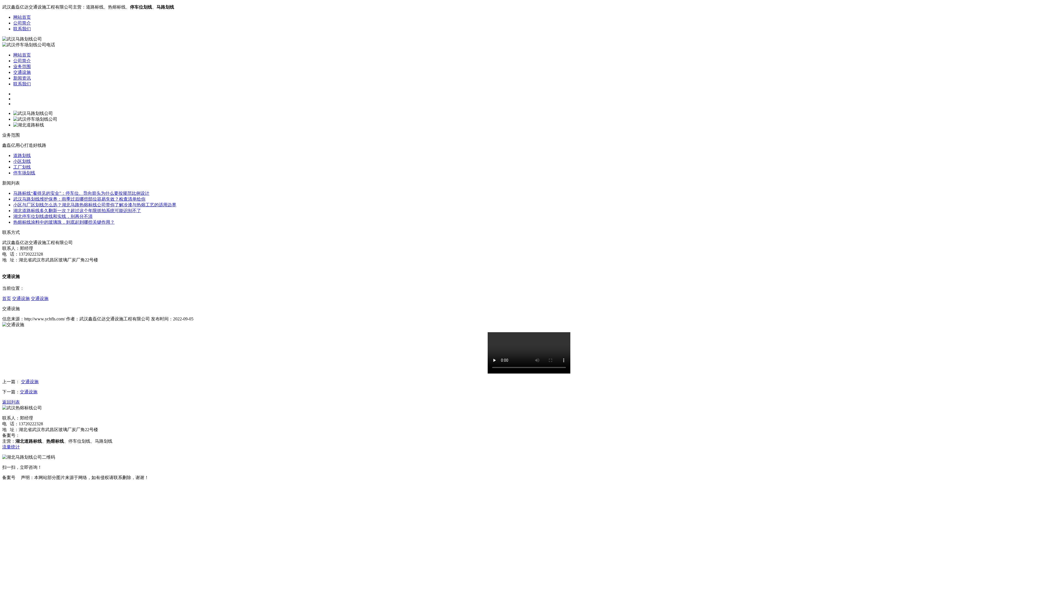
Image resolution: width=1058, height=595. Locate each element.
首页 (6, 298)
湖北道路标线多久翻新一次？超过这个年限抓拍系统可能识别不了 (77, 210)
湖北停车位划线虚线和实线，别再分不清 (53, 216)
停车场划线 (24, 173)
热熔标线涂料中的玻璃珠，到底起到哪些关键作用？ (64, 222)
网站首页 (22, 17)
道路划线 (22, 155)
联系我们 (22, 28)
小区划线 (22, 161)
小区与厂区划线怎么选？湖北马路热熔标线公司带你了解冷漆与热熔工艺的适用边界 (94, 204)
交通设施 (22, 72)
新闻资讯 (22, 78)
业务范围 (22, 66)
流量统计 (11, 447)
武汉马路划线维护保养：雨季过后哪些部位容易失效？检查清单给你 (79, 199)
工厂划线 (22, 167)
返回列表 (11, 402)
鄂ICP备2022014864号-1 (43, 435)
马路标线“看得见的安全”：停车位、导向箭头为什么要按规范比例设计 (81, 193)
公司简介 (22, 23)
